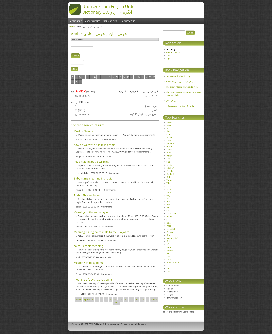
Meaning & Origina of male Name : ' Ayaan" (101, 232)
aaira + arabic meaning (88, 246)
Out (168, 134)
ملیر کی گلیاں (171, 100)
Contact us (128, 21)
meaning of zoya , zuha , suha (93, 279)
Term (169, 259)
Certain (169, 186)
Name (169, 149)
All (167, 198)
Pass (168, 225)
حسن (168, 125)
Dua (168, 265)
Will (168, 207)
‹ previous (88, 299)
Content (170, 174)
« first (78, 299)
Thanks (169, 171)
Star (168, 219)
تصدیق (169, 122)
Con (168, 271)
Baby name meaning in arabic (93, 178)
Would (169, 180)
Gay (168, 195)
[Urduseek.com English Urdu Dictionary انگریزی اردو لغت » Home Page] (75, 14)
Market (169, 250)
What (168, 183)
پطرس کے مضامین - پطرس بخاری (180, 106)
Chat (168, 55)
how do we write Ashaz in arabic (94, 145)
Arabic (169, 137)
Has (168, 204)
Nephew (170, 168)
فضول (169, 131)
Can (168, 210)
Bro (168, 235)
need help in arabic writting (91, 162)
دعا (167, 128)
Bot (168, 177)
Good (169, 146)
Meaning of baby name (89, 263)
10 (115, 299)
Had (168, 201)
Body (168, 152)
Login (168, 58)
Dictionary (76, 21)
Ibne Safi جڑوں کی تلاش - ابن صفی (181, 81)
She (168, 161)
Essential (170, 229)
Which (169, 155)
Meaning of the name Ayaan (92, 212)
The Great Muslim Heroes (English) (182, 87)
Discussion (171, 213)
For (168, 268)
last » (116, 302)
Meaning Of (171, 238)
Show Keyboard (77, 39)
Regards (170, 143)
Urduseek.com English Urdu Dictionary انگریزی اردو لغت (108, 9)
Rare (168, 192)
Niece (169, 165)
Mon (168, 247)
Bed (168, 253)
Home (72, 26)
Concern (170, 232)
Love (168, 140)
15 (142, 299)
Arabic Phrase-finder (87, 195)
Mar (168, 256)
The (168, 158)
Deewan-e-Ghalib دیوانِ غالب (178, 76)
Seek (168, 189)
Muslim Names (92, 21)
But (168, 241)
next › (154, 299)
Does (168, 222)
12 (126, 299)
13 (131, 299)
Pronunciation (172, 262)
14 (137, 299)
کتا (167, 244)
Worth (169, 216)
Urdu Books (110, 21)
